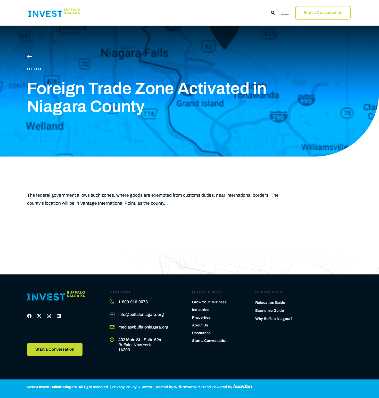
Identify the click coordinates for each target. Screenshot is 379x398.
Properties (201, 317)
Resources (201, 333)
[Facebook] (29, 316)
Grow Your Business (209, 302)
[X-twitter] (39, 316)
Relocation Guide (270, 302)
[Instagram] (49, 316)
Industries (200, 310)
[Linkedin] (58, 316)
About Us (200, 325)
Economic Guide (269, 310)
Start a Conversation (209, 341)
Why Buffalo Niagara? (274, 319)
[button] (273, 12)
